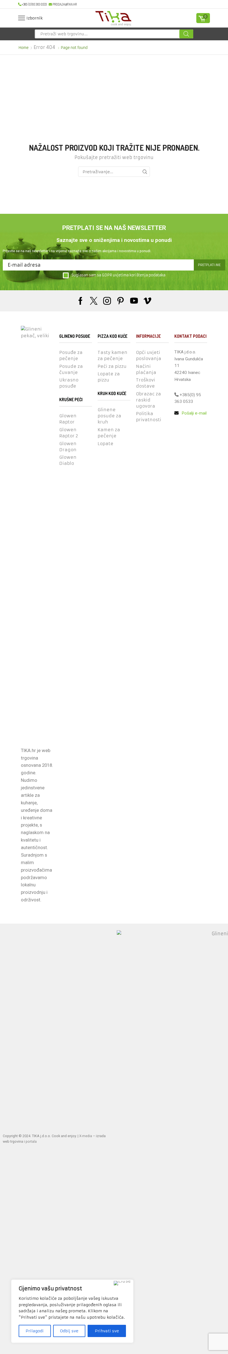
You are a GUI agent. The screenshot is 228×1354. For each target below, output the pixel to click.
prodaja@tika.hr (65, 4)
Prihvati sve (107, 1330)
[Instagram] (107, 301)
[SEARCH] (145, 172)
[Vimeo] (147, 301)
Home (23, 48)
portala (31, 1141)
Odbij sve (69, 1330)
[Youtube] (134, 301)
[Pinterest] (121, 301)
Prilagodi (35, 1330)
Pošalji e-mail (193, 413)
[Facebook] (80, 301)
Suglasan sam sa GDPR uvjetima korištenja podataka (118, 275)
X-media (85, 1136)
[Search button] (186, 33)
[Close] (122, 1283)
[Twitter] (94, 301)
